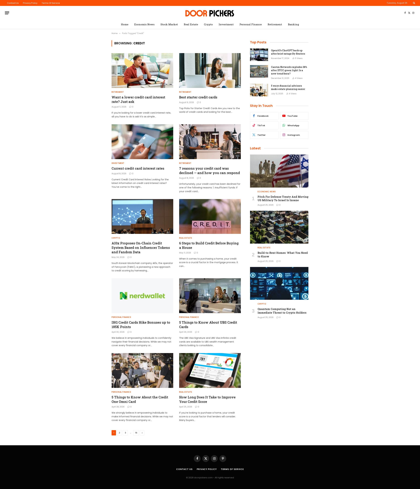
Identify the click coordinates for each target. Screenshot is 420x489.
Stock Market (169, 24)
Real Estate (191, 24)
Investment (226, 24)
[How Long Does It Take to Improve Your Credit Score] (210, 370)
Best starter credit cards (198, 97)
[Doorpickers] (210, 13)
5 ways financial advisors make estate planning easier (288, 87)
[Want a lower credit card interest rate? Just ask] (142, 70)
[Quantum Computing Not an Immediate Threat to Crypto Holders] (279, 283)
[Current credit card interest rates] (142, 141)
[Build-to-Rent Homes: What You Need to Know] (279, 227)
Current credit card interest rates (138, 168)
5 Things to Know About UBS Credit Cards (208, 324)
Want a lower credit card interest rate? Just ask (138, 99)
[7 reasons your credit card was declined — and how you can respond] (210, 141)
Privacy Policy (30, 3)
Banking (293, 24)
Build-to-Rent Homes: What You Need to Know (283, 254)
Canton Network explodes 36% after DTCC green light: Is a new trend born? (289, 70)
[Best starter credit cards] (210, 70)
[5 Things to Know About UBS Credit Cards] (210, 295)
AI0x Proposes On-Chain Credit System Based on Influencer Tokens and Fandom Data (141, 247)
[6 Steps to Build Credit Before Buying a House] (210, 216)
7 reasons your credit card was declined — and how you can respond (209, 170)
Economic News (144, 24)
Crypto (208, 24)
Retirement (275, 24)
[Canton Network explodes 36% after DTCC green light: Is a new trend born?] (259, 71)
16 (136, 432)
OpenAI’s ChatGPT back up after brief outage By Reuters (288, 52)
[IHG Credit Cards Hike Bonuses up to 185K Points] (142, 295)
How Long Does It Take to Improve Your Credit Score (207, 399)
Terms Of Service (51, 3)
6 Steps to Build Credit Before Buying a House (209, 245)
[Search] (413, 3)
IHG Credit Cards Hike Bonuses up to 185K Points (141, 324)
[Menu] (7, 13)
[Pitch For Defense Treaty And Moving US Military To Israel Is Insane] (279, 171)
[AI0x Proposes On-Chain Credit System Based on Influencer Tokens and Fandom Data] (142, 216)
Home (124, 24)
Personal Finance (251, 24)
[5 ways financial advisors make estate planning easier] (259, 90)
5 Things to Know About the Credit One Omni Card (140, 399)
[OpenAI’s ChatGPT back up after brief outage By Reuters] (259, 54)
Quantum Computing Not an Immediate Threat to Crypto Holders (282, 310)
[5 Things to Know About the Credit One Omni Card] (142, 370)
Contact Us (13, 3)
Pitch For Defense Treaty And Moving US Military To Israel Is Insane (283, 198)
